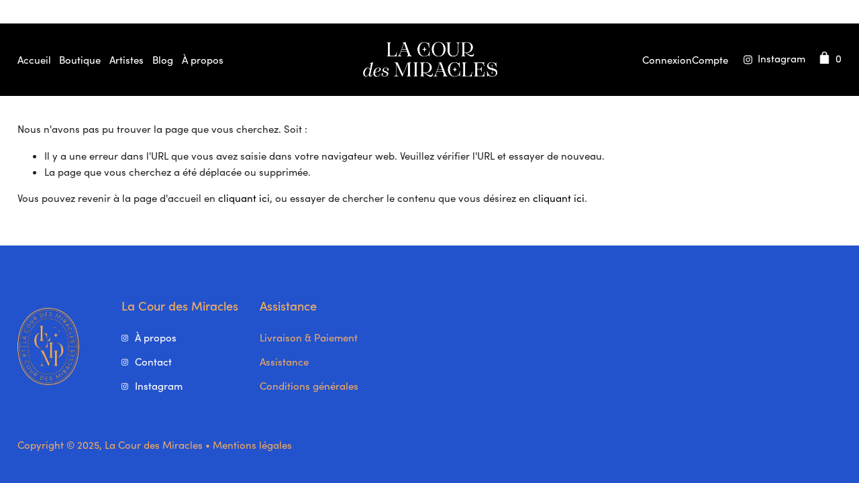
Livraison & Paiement (309, 337)
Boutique (80, 59)
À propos (202, 59)
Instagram (159, 385)
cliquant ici (244, 198)
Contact (153, 361)
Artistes (126, 59)
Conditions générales (309, 385)
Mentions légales (252, 444)
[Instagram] (771, 59)
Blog (162, 59)
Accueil (34, 59)
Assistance (284, 361)
